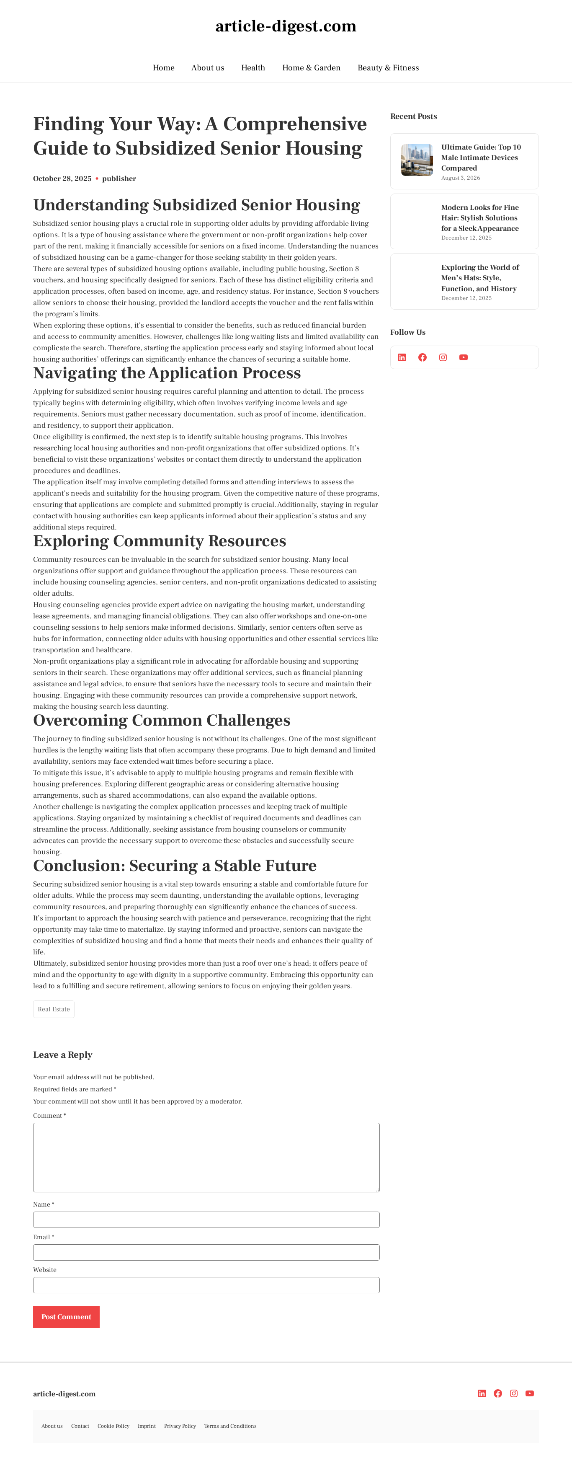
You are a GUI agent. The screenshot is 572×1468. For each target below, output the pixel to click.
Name (43, 1204)
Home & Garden (311, 67)
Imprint (147, 1426)
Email (43, 1237)
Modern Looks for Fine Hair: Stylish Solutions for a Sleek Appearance (480, 218)
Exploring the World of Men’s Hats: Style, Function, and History (480, 278)
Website (45, 1270)
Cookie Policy (113, 1426)
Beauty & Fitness (388, 67)
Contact (80, 1426)
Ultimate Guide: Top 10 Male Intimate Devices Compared (481, 157)
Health (253, 67)
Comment (49, 1115)
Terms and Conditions (230, 1426)
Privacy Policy (180, 1426)
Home (164, 67)
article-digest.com (64, 1394)
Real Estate (54, 1009)
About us (207, 67)
